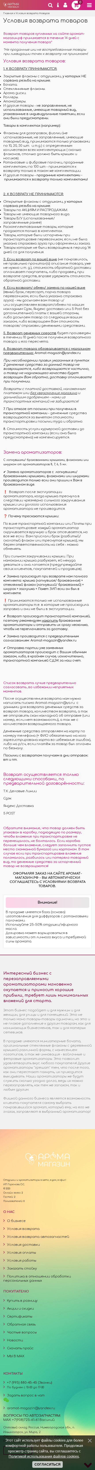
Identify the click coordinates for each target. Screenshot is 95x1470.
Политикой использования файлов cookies (44, 1456)
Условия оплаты (21, 1252)
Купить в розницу (22, 1300)
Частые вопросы (22, 1332)
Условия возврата (23, 1229)
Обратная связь (21, 1324)
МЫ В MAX (15, 1356)
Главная (8, 13)
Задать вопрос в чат (26, 1395)
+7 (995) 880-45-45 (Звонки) (29, 1382)
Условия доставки (23, 1244)
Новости (15, 1340)
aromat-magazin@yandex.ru (31, 1408)
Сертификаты (19, 1316)
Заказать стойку (22, 1268)
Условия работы (21, 1260)
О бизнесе (16, 1221)
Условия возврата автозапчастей (38, 1236)
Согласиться (47, 1464)
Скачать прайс (20, 1348)
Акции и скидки (20, 1308)
